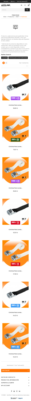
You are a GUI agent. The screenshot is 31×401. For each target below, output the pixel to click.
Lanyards (4, 58)
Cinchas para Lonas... (15, 105)
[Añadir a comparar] (26, 71)
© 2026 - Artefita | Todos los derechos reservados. (15, 395)
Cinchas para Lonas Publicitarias (18, 58)
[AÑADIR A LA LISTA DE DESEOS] (23, 71)
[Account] (25, 5)
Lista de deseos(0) (22, 1)
